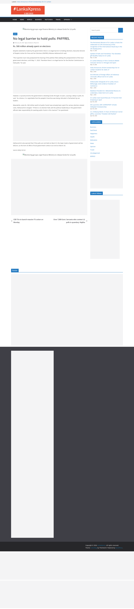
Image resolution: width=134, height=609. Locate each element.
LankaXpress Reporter (33, 43)
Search (120, 30)
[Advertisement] (49, 80)
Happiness (93, 133)
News (22, 19)
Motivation (93, 140)
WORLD (92, 156)
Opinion (67, 19)
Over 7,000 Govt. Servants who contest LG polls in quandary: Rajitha (69, 220)
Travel (58, 19)
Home (15, 19)
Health (92, 137)
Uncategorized (95, 153)
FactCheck (49, 19)
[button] (71, 19)
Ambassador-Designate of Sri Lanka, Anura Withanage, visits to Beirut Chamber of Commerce (104, 84)
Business (38, 19)
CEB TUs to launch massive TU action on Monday (28, 220)
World (29, 19)
